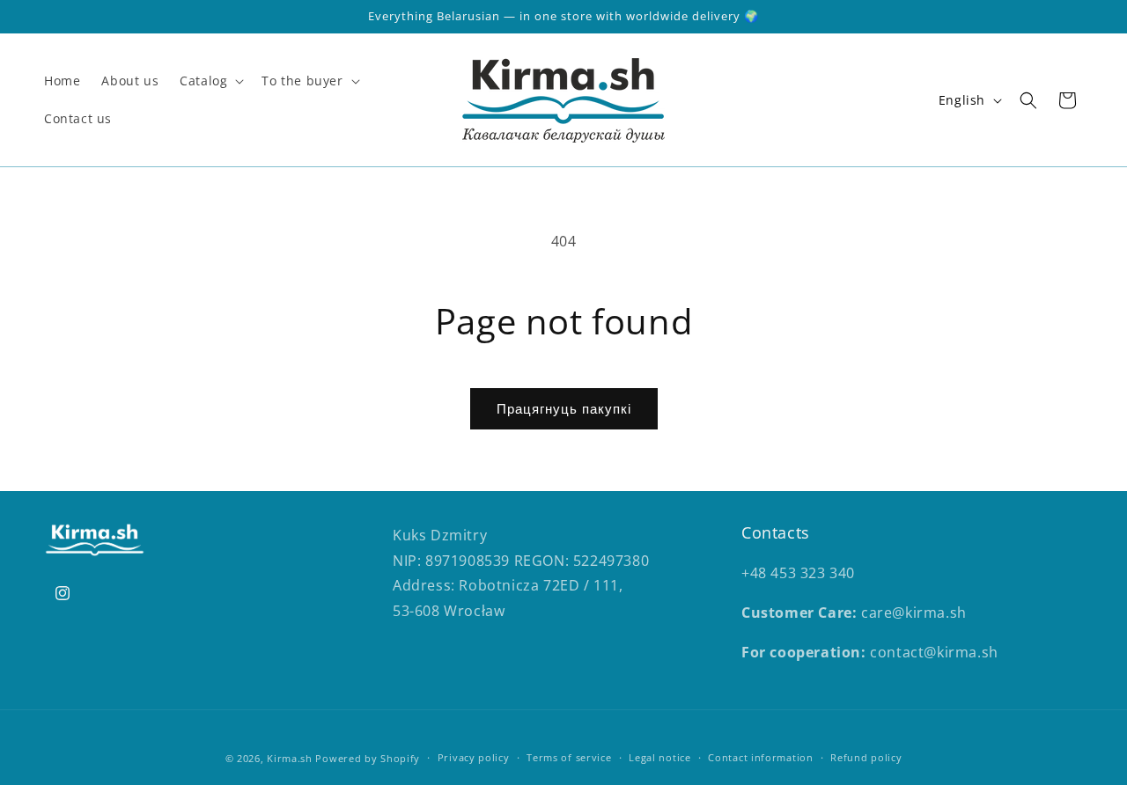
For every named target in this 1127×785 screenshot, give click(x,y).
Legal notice (659, 757)
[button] (210, 80)
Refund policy (866, 757)
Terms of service (569, 757)
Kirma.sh (290, 758)
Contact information (760, 757)
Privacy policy (474, 757)
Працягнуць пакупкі (564, 408)
